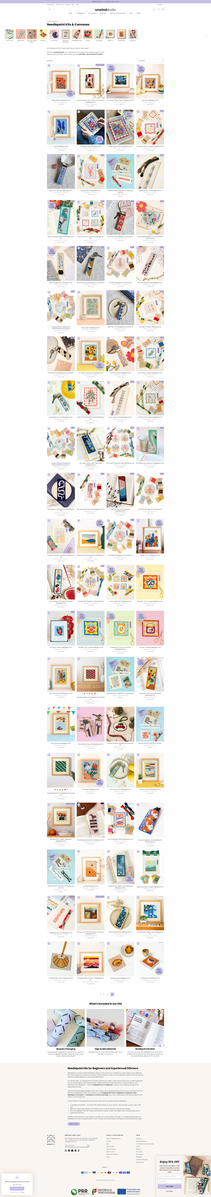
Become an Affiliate (111, 1154)
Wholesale (139, 1157)
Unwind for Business (142, 1159)
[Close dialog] (208, 1158)
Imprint (138, 1146)
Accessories (93, 13)
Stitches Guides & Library (118, 13)
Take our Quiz (60, 4)
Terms (109, 1180)
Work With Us (140, 1162)
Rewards (67, 4)
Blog (73, 4)
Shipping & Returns (141, 1141)
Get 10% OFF (50, 4)
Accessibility (139, 1154)
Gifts (131, 13)
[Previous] (4, 36)
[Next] (206, 36)
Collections (55, 21)
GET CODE (169, 1186)
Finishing (103, 13)
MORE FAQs (73, 1123)
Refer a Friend (110, 1151)
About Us (138, 1149)
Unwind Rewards (111, 1149)
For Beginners (80, 13)
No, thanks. (169, 1191)
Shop (70, 13)
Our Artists (139, 1151)
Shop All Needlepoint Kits (113, 1138)
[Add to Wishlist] (49, 66)
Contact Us (139, 1138)
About (139, 13)
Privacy (113, 1180)
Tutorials (108, 1141)
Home (48, 21)
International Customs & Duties (145, 1144)
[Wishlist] (158, 9)
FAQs (77, 4)
